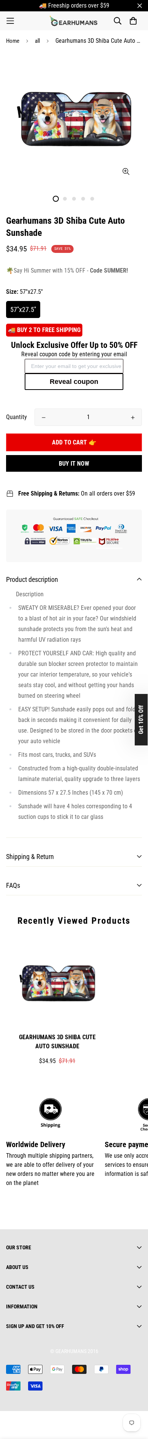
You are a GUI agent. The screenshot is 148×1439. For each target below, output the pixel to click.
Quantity (16, 417)
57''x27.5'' (23, 309)
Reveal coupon (74, 381)
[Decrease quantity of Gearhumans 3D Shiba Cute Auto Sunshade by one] (43, 417)
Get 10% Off (141, 719)
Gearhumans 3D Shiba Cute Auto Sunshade (57, 1042)
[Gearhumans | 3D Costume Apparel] (74, 21)
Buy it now (74, 463)
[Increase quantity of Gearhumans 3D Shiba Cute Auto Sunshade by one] (133, 417)
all (37, 40)
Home (12, 40)
